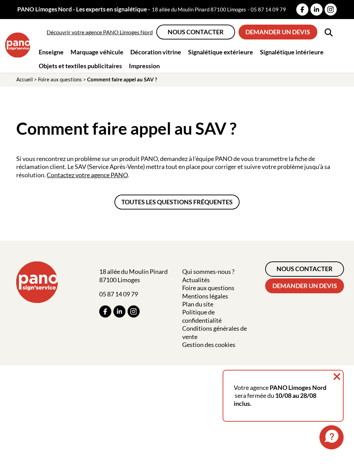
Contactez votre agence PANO (87, 175)
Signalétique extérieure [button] (220, 52)
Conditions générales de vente (214, 332)
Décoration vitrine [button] (155, 52)
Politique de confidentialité (202, 316)
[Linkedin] (316, 9)
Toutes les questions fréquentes (177, 202)
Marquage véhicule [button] (97, 52)
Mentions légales (205, 296)
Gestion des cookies (208, 344)
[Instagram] (331, 9)
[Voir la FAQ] (331, 437)
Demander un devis (277, 32)
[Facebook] (302, 9)
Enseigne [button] (51, 52)
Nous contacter (196, 32)
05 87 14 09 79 (268, 9)
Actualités (196, 280)
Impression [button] (144, 66)
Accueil (24, 79)
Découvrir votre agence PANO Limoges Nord (100, 32)
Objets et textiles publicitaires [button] (80, 66)
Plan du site (197, 304)
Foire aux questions (60, 79)
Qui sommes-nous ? (208, 271)
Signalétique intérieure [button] (292, 52)
